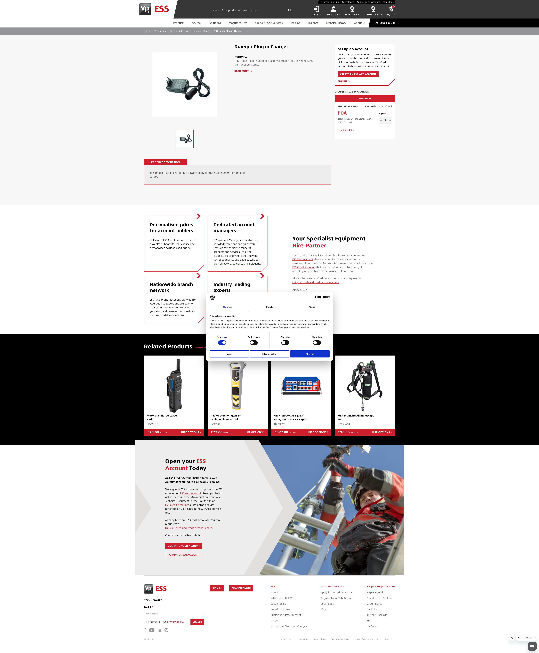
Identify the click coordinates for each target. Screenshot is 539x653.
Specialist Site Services (269, 23)
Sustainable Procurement (286, 615)
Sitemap (388, 639)
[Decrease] (381, 120)
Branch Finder (352, 14)
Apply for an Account (368, 2)
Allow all (310, 354)
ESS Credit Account (303, 267)
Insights (313, 23)
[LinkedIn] (159, 630)
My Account (333, 14)
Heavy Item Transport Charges (289, 626)
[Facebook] (145, 630)
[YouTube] (151, 630)
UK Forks (372, 626)
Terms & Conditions (340, 639)
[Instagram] (166, 630)
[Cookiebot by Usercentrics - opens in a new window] (317, 298)
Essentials (388, 2)
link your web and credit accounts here (315, 282)
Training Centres (373, 14)
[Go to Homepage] (156, 9)
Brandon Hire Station (379, 598)
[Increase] (390, 120)
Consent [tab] (227, 307)
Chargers (207, 31)
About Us (360, 23)
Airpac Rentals (375, 592)
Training (295, 23)
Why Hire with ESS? (282, 598)
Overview (240, 57)
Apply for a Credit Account (336, 592)
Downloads (348, 2)
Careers (275, 620)
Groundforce (374, 603)
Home (147, 31)
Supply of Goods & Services (366, 639)
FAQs (323, 609)
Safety (171, 31)
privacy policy (175, 622)
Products (178, 23)
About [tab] (312, 307)
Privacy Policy (285, 639)
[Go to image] (185, 139)
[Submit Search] (290, 10)
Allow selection (269, 354)
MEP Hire (372, 609)
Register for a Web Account (336, 598)
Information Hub (329, 2)
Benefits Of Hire (280, 609)
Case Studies (278, 603)
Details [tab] (269, 307)
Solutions (215, 23)
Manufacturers (238, 23)
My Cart (391, 11)
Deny (229, 354)
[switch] (254, 342)
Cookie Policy (302, 639)
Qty (381, 114)
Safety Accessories (189, 31)
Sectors (197, 23)
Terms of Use (320, 639)
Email (147, 607)
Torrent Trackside (377, 615)
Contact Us (317, 14)
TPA (369, 620)
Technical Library (336, 23)
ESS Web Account (302, 259)
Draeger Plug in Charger (229, 31)
